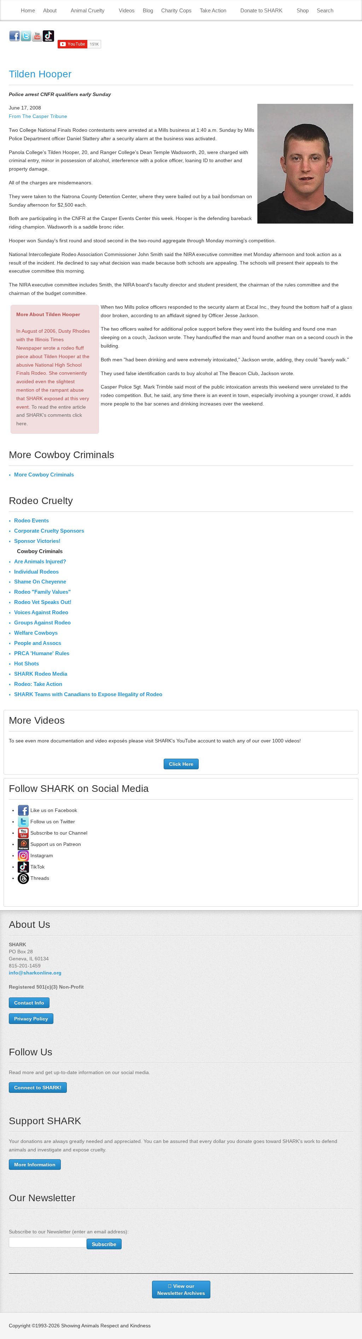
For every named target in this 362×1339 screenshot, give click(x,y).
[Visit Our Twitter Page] (23, 821)
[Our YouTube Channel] (23, 833)
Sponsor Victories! (37, 541)
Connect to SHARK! (38, 1087)
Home (28, 10)
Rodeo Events (31, 520)
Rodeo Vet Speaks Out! (42, 602)
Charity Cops (176, 10)
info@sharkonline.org (35, 973)
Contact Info (29, 1003)
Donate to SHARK (261, 10)
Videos (127, 10)
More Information (35, 1164)
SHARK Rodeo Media (40, 674)
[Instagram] (23, 855)
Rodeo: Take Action (38, 684)
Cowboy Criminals (40, 551)
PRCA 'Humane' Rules (41, 653)
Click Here (181, 764)
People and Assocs (37, 643)
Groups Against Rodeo (42, 623)
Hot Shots (26, 663)
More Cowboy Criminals (44, 475)
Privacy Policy (31, 1018)
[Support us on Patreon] (23, 844)
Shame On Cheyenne (40, 582)
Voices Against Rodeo (41, 612)
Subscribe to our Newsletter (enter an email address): (69, 1231)
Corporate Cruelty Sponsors (49, 531)
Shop (303, 10)
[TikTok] (23, 867)
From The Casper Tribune (38, 116)
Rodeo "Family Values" (42, 592)
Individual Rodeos (36, 572)
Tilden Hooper (40, 74)
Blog (148, 10)
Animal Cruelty (88, 10)
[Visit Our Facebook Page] (23, 810)
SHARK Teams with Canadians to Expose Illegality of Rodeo (88, 694)
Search (325, 10)
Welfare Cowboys (36, 633)
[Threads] (23, 878)
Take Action (213, 10)
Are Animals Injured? (40, 561)
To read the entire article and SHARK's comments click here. (51, 415)
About (50, 10)
